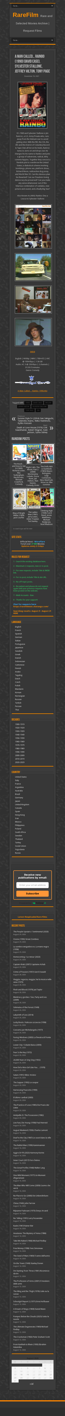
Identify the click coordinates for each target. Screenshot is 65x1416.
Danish (18, 658)
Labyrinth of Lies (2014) (23, 1015)
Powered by (25, 903)
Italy (17, 780)
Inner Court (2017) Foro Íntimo (26, 1160)
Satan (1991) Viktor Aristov (24, 1075)
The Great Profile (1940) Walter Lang (29, 1168)
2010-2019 (19, 759)
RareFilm (26, 15)
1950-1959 (19, 738)
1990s (28, 403)
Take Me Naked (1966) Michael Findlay (29, 1241)
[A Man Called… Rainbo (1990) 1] (32, 332)
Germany (19, 797)
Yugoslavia (19, 849)
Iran (17, 818)
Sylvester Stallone (40, 406)
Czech (17, 682)
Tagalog (18, 675)
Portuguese (20, 644)
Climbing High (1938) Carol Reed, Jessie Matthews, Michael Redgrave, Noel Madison (47, 517)
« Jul (31, 1384)
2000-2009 (19, 755)
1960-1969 (19, 741)
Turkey (18, 842)
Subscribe (32, 893)
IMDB (32, 352)
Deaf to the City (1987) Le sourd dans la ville (32, 1138)
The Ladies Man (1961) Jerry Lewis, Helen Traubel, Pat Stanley (33, 516)
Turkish (18, 703)
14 (39, 1371)
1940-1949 (19, 735)
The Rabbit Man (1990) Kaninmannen (29, 1145)
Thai (17, 710)
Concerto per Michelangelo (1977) (28, 1030)
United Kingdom (22, 804)
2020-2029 (19, 762)
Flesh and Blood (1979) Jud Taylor (27, 989)
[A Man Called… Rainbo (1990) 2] (32, 300)
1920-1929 (19, 728)
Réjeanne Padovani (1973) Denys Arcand (30, 1211)
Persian (18, 706)
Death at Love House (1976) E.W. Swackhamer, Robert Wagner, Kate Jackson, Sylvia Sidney (31, 429)
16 (51, 1371)
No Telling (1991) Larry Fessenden (27, 1218)
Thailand (19, 839)
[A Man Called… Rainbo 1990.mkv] (32, 226)
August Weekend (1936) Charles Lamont (30, 1130)
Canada (18, 808)
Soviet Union (20, 846)
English (18, 627)
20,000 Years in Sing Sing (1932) (27, 1060)
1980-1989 (19, 748)
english (48, 403)
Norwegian (20, 696)
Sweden (18, 835)
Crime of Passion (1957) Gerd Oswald (29, 972)
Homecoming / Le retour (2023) (26, 957)
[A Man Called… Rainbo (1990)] (32, 105)
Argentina (19, 787)
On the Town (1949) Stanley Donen (28, 1263)
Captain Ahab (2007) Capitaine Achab (29, 964)
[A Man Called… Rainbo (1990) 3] (32, 267)
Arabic (18, 672)
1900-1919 (19, 724)
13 (34, 1371)
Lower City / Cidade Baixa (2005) (27, 1045)
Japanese (19, 647)
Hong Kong (20, 815)
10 (15, 1371)
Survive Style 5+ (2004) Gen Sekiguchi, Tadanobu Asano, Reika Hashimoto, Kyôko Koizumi (36, 419)
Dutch (17, 679)
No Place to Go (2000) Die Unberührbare (30, 1196)
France (18, 784)
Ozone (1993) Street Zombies (26, 939)
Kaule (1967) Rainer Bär (23, 1226)
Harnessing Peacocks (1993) (25, 1090)
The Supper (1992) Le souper (25, 1082)
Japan (17, 801)
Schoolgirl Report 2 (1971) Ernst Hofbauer (31, 1301)
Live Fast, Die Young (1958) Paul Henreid (30, 1123)
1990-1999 (19, 752)
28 (39, 1378)
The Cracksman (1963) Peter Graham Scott (31, 1337)
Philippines (19, 825)
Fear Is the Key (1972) (22, 1052)
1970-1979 (19, 745)
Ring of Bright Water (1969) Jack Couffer (19, 515)
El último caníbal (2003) (23, 1097)
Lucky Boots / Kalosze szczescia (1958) (29, 1022)
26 (28, 1378)
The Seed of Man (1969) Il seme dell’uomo (31, 1256)
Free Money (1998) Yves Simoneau (28, 1248)
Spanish (18, 634)
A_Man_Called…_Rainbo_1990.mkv (32, 391)
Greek (17, 654)
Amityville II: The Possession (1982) (28, 1115)
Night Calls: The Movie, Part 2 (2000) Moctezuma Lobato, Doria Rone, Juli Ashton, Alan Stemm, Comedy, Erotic (33, 476)
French (18, 630)
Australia (19, 791)
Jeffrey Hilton (23, 406)
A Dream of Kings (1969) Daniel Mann (29, 1309)
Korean (18, 692)
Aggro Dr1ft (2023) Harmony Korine (28, 1153)
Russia (18, 853)
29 (45, 1378)
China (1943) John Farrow (24, 1203)
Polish (17, 685)
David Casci (37, 403)
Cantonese (19, 665)
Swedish (18, 651)
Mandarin (19, 689)
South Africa (20, 832)
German (18, 637)
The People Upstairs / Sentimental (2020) (31, 931)
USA (38, 410)
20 (34, 1374)
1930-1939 (19, 731)
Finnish (18, 668)
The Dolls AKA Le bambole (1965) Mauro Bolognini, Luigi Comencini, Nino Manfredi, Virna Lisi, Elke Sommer (46, 475)
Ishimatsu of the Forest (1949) (26, 1007)
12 (28, 1371)
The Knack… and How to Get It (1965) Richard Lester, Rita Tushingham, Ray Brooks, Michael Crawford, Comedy (19, 474)
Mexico (18, 822)
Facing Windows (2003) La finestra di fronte (32, 1037)
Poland (18, 829)
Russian (18, 699)
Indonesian (20, 661)
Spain (17, 811)
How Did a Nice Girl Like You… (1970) (29, 1067)
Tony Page (29, 410)
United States (21, 777)
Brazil (17, 794)
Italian (18, 640)
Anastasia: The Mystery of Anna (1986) (29, 1233)
